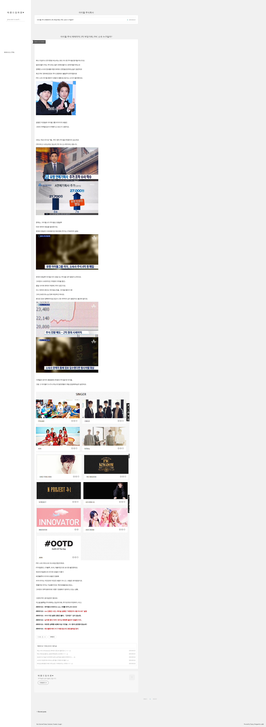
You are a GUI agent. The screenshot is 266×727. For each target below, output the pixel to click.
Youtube (55, 724)
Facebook (50, 724)
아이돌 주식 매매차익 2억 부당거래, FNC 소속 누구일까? (55, 20)
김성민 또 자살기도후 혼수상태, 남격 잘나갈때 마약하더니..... (55, 657)
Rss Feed (39, 724)
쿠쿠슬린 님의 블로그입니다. (47, 678)
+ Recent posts (41, 712)
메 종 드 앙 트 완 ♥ (15, 12)
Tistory (252, 724)
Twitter (45, 724)
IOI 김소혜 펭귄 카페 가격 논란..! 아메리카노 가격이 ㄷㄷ (54, 663)
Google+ (60, 724)
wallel (262, 724)
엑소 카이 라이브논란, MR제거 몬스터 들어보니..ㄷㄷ (53, 650)
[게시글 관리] (45, 637)
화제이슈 (9, 52)
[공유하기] (42, 637)
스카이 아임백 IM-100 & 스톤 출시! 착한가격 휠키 (52, 660)
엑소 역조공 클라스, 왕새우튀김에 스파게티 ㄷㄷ (51, 654)
